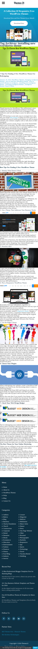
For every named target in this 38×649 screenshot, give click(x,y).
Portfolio (23, 540)
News (22, 528)
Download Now (19, 23)
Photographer (24, 538)
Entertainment (7, 544)
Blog (4, 498)
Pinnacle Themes (20, 632)
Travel (22, 551)
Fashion (5, 547)
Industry (6, 556)
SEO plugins (14, 117)
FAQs (5, 495)
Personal (23, 535)
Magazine (23, 517)
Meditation (23, 521)
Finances (6, 549)
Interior (5, 558)
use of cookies (28, 647)
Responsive (24, 542)
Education (6, 542)
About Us (6, 490)
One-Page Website (26, 531)
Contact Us (6, 501)
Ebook (5, 538)
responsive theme (23, 311)
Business (6, 521)
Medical (22, 519)
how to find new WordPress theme (17, 81)
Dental (5, 533)
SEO (23, 268)
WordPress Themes (18, 80)
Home (5, 487)
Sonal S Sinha (9, 86)
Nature (22, 526)
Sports (22, 547)
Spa (21, 544)
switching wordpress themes (14, 84)
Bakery (5, 517)
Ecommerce (7, 540)
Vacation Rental (25, 554)
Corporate (6, 531)
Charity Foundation (9, 524)
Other (22, 533)
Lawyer (22, 515)
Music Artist (24, 524)
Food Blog (6, 554)
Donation (6, 535)
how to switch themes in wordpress (17, 82)
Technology (24, 549)
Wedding (23, 556)
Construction (7, 528)
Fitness (5, 551)
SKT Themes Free (7, 632)
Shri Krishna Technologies (10, 635)
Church (5, 526)
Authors (5, 515)
